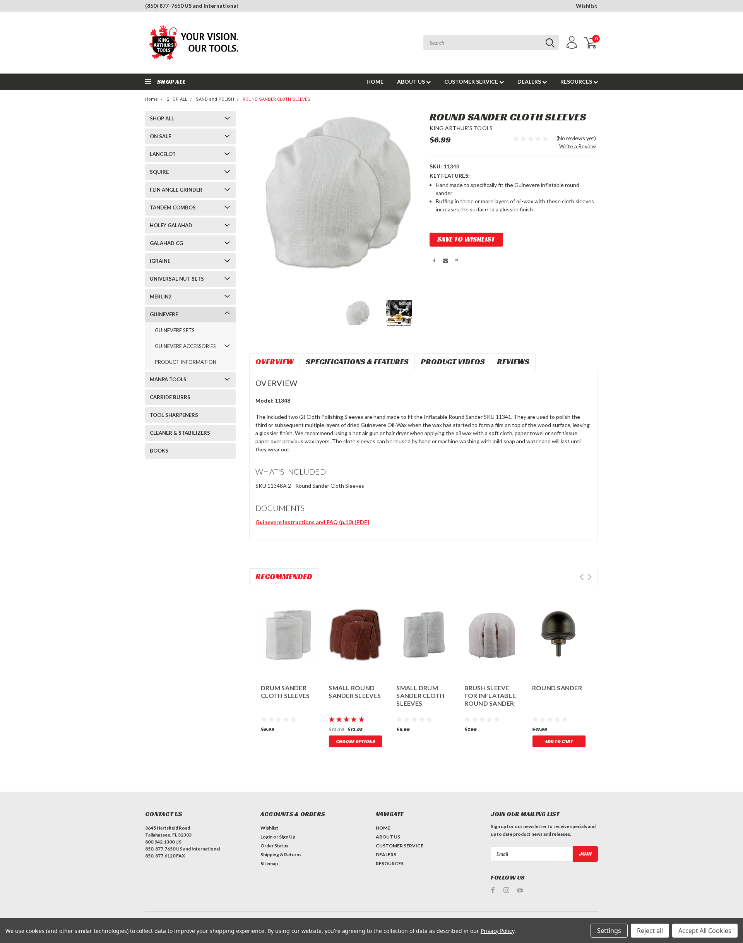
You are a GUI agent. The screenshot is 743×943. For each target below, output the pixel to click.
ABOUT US (411, 81)
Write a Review (577, 146)
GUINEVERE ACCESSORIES (185, 346)
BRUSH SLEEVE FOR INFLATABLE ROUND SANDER (490, 695)
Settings (609, 930)
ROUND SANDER (557, 687)
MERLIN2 (161, 296)
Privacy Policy (497, 930)
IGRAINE (160, 261)
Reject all (650, 930)
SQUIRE (159, 172)
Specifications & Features (357, 362)
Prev (581, 577)
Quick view (288, 633)
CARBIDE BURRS (170, 397)
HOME (374, 81)
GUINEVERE (164, 314)
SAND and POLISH (215, 99)
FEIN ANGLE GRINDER (176, 190)
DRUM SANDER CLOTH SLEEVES (285, 691)
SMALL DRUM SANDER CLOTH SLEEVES (420, 695)
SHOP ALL (176, 99)
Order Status (274, 846)
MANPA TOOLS (168, 379)
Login (266, 837)
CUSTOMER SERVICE (471, 81)
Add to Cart (559, 741)
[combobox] (491, 42)
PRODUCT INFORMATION (185, 362)
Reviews (513, 362)
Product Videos (453, 362)
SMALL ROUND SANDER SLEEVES (355, 691)
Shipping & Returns (280, 854)
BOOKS (159, 450)
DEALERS (529, 81)
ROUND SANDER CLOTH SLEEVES (276, 99)
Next (589, 577)
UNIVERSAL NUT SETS (177, 279)
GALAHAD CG (166, 243)
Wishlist (586, 5)
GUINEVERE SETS (175, 330)
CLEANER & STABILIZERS (180, 433)
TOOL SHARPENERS (174, 415)
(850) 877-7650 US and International (191, 5)
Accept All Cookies (704, 930)
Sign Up (287, 837)
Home (151, 99)
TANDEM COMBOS (173, 207)
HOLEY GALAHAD (171, 225)
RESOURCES (576, 81)
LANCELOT (163, 154)
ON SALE (160, 136)
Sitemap (269, 863)
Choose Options (355, 741)
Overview (274, 362)
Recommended (283, 576)
